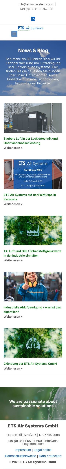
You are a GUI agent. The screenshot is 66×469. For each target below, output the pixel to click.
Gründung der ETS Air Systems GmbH (30, 363)
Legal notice (43, 450)
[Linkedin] (33, 18)
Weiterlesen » (13, 148)
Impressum (23, 450)
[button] (14, 34)
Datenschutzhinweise (20, 456)
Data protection (50, 456)
